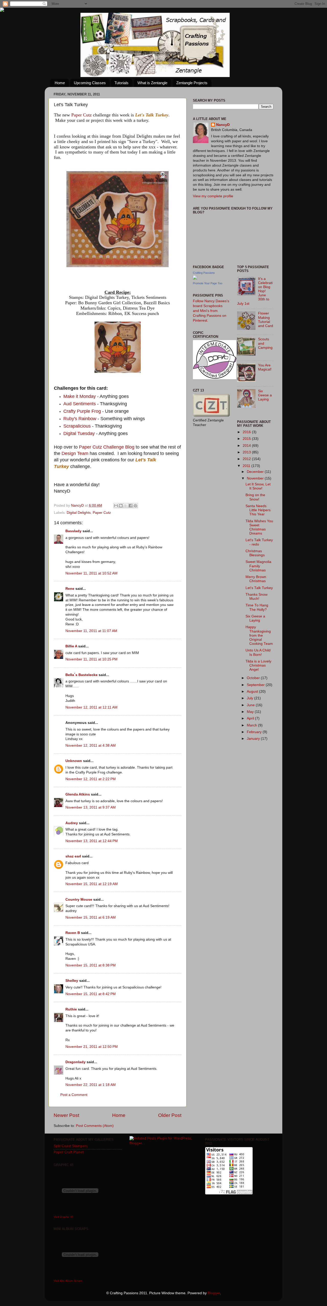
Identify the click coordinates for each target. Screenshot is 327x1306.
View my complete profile (213, 196)
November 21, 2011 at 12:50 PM (91, 1047)
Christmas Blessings (255, 553)
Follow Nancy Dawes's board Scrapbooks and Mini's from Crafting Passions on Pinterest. (211, 310)
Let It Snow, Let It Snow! (258, 486)
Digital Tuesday (79, 433)
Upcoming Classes (90, 83)
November (256, 478)
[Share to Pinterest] (135, 505)
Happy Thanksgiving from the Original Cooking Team (259, 635)
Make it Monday (79, 396)
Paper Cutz (81, 114)
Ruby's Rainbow (80, 418)
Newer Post (66, 1115)
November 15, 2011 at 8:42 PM (90, 994)
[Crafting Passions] (195, 278)
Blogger (214, 1293)
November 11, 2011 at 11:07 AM (91, 631)
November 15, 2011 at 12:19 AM (91, 884)
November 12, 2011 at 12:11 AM (91, 707)
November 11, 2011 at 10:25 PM (91, 659)
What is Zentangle (152, 83)
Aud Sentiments (79, 403)
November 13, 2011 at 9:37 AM (90, 807)
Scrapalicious (77, 426)
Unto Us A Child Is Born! (258, 652)
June (251, 705)
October (254, 678)
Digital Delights (79, 513)
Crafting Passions (204, 272)
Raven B (72, 933)
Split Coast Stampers (71, 1146)
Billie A (71, 646)
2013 (247, 452)
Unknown (73, 761)
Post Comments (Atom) (95, 1126)
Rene (69, 589)
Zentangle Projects (191, 83)
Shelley (71, 981)
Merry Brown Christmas (256, 579)
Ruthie (71, 1009)
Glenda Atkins (77, 794)
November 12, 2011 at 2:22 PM (90, 779)
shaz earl (73, 856)
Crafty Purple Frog (82, 411)
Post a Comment (73, 1095)
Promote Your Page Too (207, 283)
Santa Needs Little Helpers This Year (258, 510)
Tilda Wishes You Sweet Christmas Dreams (259, 527)
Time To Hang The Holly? (257, 607)
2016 (247, 432)
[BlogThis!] (120, 505)
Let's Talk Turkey (259, 588)
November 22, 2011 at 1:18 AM (90, 1085)
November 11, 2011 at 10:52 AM (91, 573)
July (250, 698)
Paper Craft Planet (69, 1152)
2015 (247, 439)
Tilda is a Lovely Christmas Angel (258, 665)
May (251, 712)
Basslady (73, 531)
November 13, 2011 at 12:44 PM (91, 841)
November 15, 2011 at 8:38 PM (90, 965)
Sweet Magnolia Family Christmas (258, 566)
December (256, 472)
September (256, 685)
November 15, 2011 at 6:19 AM (90, 917)
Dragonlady (75, 1062)
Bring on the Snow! (255, 497)
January (254, 739)
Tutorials (121, 83)
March (252, 725)
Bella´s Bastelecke (81, 675)
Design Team (75, 453)
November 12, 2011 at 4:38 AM (90, 745)
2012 (247, 459)
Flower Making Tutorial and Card (265, 319)
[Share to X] (125, 505)
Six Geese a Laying (265, 395)
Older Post (169, 1115)
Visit (63, 1216)
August (253, 691)
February (255, 732)
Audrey (71, 823)
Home (60, 83)
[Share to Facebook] (130, 505)
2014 (247, 446)
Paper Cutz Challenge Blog (106, 447)
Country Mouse (78, 899)
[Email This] (116, 505)
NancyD (223, 125)
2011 (247, 466)
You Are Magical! (265, 367)
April (251, 718)
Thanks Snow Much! (256, 597)
